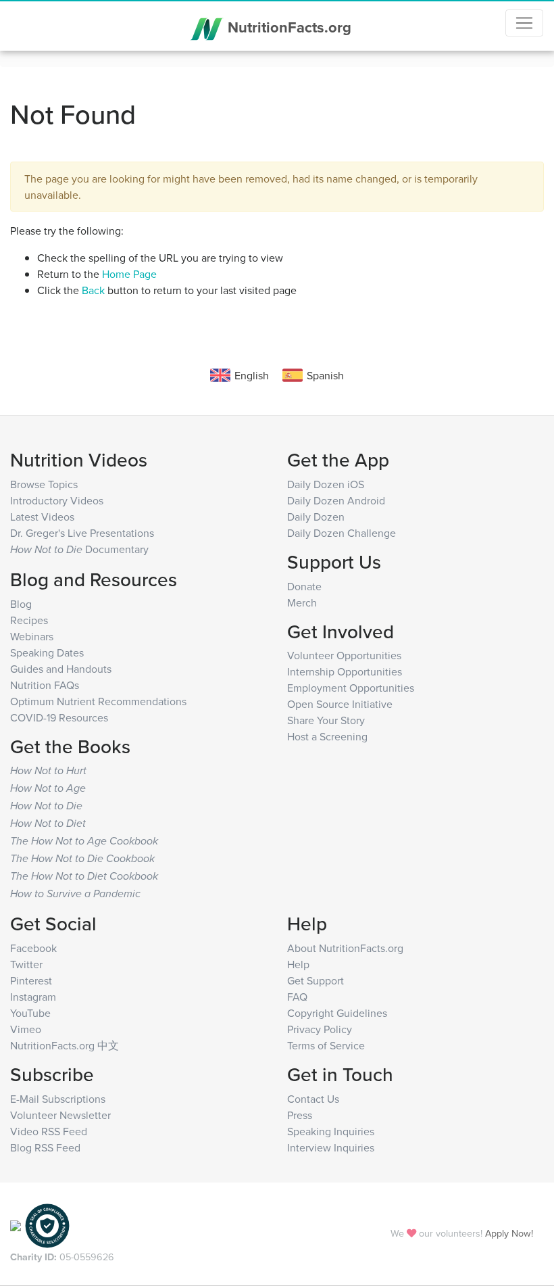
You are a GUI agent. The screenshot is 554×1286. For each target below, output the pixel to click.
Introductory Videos (56, 500)
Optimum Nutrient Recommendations (98, 701)
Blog (21, 603)
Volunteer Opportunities (344, 655)
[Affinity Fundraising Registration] (47, 1224)
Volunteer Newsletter (60, 1115)
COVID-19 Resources (59, 717)
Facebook (33, 947)
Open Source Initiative (340, 703)
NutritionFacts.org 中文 (64, 1045)
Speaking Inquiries (330, 1131)
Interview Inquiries (330, 1147)
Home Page (129, 273)
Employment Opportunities (350, 687)
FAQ (297, 996)
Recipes (29, 620)
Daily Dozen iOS (325, 484)
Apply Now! (509, 1233)
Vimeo (25, 1029)
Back (93, 290)
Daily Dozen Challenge (341, 532)
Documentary (79, 549)
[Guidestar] (15, 1224)
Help (298, 964)
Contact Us (313, 1098)
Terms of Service (326, 1045)
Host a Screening (327, 736)
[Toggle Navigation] (524, 23)
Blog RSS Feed (45, 1147)
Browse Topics (44, 484)
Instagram (33, 996)
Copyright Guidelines (337, 1012)
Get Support (315, 980)
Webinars (31, 636)
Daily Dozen (316, 516)
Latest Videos (42, 516)
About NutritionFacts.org (345, 947)
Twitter (26, 964)
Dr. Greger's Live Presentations (82, 532)
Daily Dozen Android (336, 500)
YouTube (30, 1012)
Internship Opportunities (344, 671)
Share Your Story (326, 720)
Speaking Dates (47, 652)
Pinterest (31, 980)
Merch (302, 602)
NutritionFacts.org (287, 27)
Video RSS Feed (48, 1131)
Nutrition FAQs (44, 684)
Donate (304, 586)
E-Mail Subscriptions (57, 1098)
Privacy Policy (319, 1029)
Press (299, 1115)
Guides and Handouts (60, 668)
